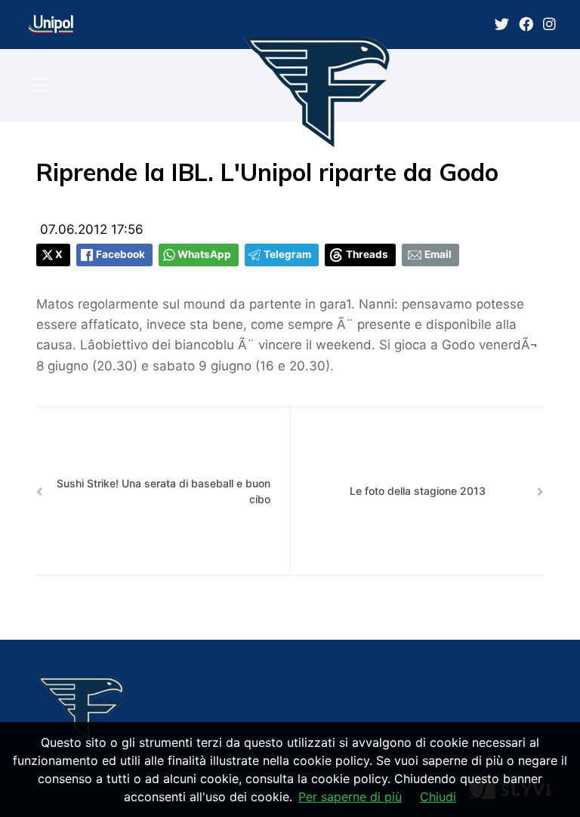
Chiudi (438, 796)
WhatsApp (204, 254)
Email (438, 254)
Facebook (120, 254)
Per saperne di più (350, 796)
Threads (367, 254)
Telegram (287, 254)
